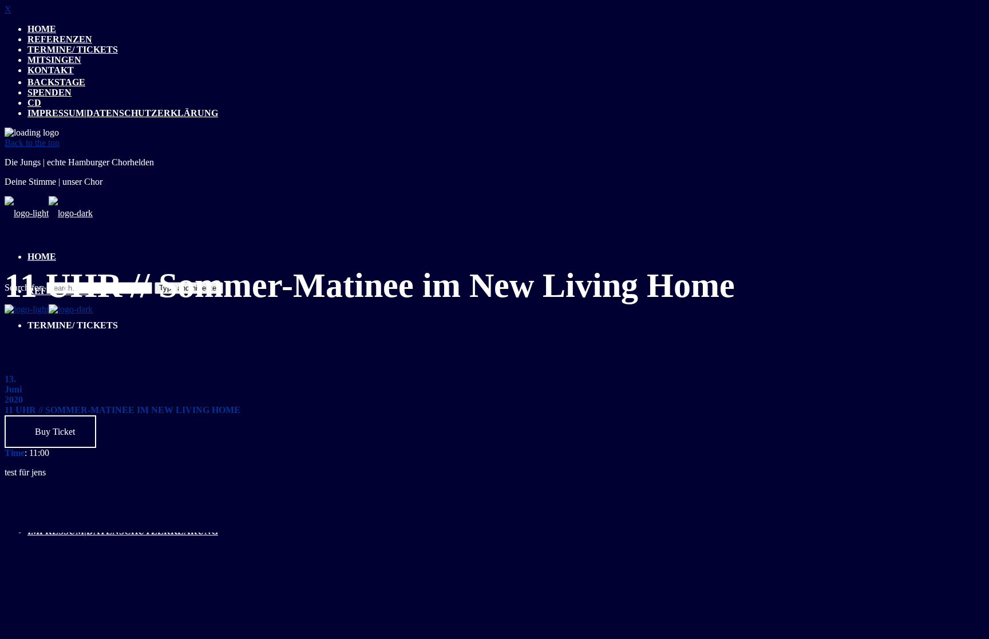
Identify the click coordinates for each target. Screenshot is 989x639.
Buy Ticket (54, 431)
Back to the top (32, 143)
